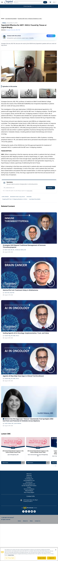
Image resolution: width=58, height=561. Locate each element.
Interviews (29, 196)
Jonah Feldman (17, 423)
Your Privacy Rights (29, 492)
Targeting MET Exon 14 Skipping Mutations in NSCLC (14, 199)
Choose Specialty (27, 6)
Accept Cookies (41, 558)
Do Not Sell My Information (29, 485)
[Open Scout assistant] (50, 2)
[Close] (55, 549)
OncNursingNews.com (29, 484)
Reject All (51, 558)
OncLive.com (29, 482)
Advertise (29, 475)
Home (2, 18)
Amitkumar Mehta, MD (20, 249)
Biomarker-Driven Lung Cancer (17, 196)
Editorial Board (29, 490)
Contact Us (29, 477)
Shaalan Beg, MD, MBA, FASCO (11, 335)
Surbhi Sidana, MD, (9, 423)
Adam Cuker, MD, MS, (9, 249)
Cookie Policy (11, 555)
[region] (29, 554)
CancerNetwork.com (29, 480)
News (31, 521)
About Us (29, 473)
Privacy (29, 487)
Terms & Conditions (29, 489)
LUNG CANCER (5, 196)
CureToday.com (29, 479)
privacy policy (29, 190)
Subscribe (49, 187)
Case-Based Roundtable (11, 18)
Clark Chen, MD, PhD (9, 292)
